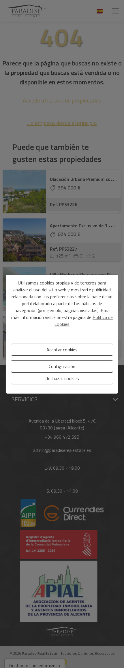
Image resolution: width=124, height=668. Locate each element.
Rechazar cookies (62, 378)
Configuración (62, 366)
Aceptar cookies (62, 349)
